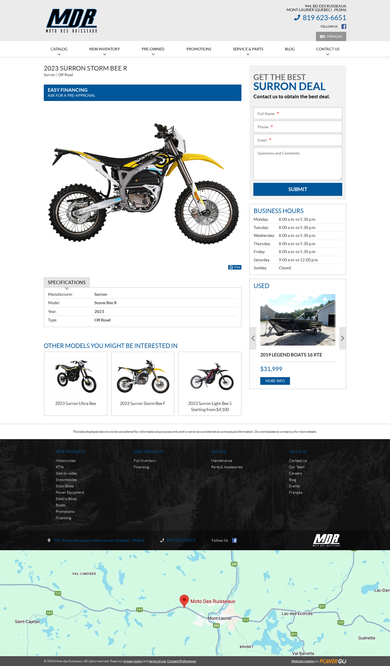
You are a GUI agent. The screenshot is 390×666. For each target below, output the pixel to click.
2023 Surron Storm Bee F (143, 403)
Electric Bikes (66, 499)
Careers (295, 473)
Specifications (67, 282)
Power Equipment (70, 492)
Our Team (297, 467)
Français (334, 36)
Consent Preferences (181, 661)
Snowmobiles (66, 480)
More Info (275, 381)
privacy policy (133, 661)
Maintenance (221, 460)
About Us (298, 451)
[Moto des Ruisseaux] (72, 20)
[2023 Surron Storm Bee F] (142, 376)
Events (294, 486)
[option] (297, 338)
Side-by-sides (66, 473)
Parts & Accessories (226, 467)
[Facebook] (343, 26)
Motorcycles (66, 460)
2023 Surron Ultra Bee (75, 403)
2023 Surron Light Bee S (210, 403)
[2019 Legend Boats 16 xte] (297, 320)
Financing (63, 518)
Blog (292, 480)
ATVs (60, 467)
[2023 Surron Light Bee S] (210, 376)
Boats (60, 505)
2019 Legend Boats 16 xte (291, 355)
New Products (70, 451)
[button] (253, 338)
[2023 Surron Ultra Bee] (75, 376)
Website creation (303, 661)
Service (218, 451)
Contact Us (298, 460)
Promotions (65, 511)
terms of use (157, 661)
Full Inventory (145, 460)
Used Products (149, 451)
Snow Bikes (65, 486)
